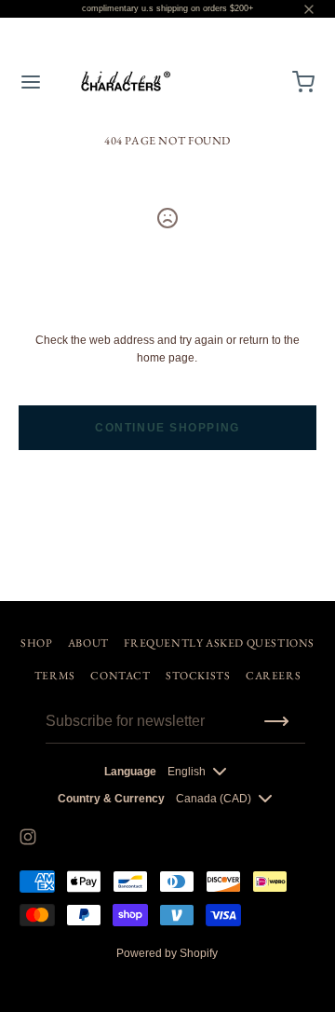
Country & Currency (111, 798)
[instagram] (28, 836)
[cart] (304, 82)
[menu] (30, 82)
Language (130, 771)
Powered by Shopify (167, 953)
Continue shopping (167, 427)
